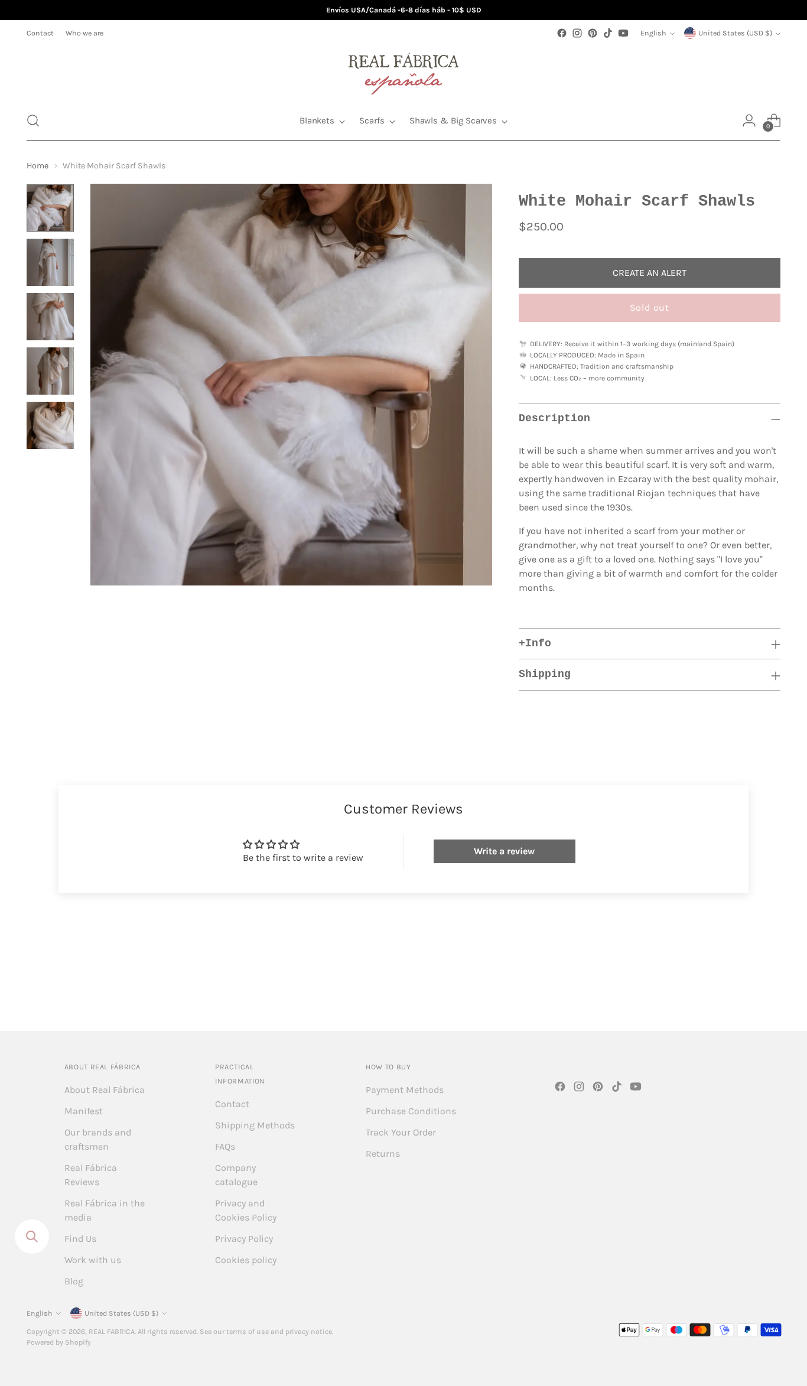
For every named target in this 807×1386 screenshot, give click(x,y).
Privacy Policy (244, 1238)
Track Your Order (401, 1132)
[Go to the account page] (749, 120)
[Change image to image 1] (50, 208)
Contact (232, 1104)
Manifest (83, 1111)
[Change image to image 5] (50, 425)
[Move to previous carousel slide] (743, 991)
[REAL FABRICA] (403, 70)
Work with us (92, 1259)
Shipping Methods (255, 1125)
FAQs (225, 1146)
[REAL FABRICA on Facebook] (562, 33)
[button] (33, 120)
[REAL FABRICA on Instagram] (577, 33)
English (653, 33)
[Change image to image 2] (50, 262)
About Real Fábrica (104, 1089)
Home (37, 166)
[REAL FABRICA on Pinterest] (592, 33)
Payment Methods (405, 1089)
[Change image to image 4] (50, 371)
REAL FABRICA (112, 1332)
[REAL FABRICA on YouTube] (623, 33)
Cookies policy (245, 1259)
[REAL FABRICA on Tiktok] (608, 33)
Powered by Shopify (59, 1342)
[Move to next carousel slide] (770, 990)
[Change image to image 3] (50, 316)
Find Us (80, 1238)
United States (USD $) (735, 33)
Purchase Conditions (411, 1111)
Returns (383, 1153)
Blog (73, 1281)
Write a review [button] (504, 851)
